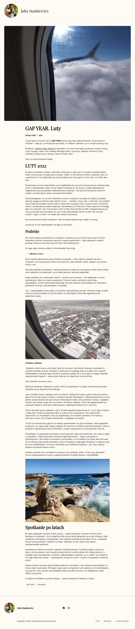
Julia (41, 135)
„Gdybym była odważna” (45, 148)
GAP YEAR (30, 584)
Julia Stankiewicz (35, 10)
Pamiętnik (41, 584)
